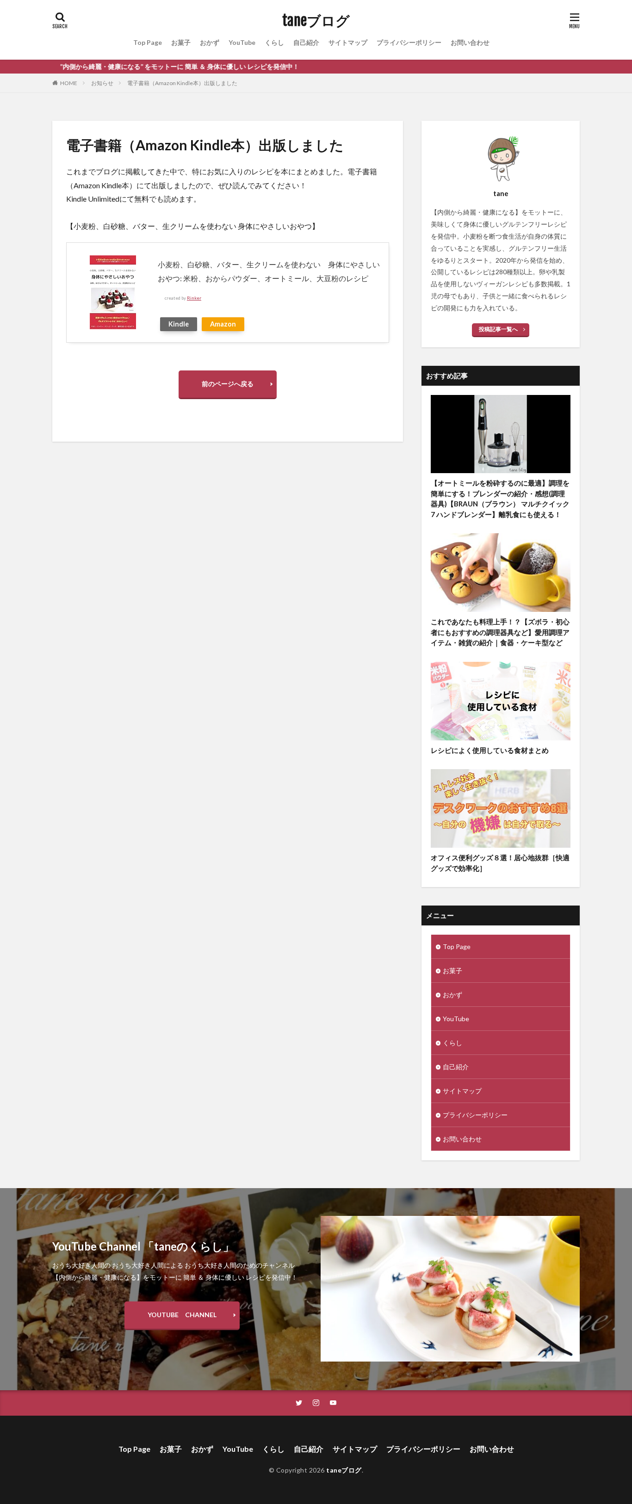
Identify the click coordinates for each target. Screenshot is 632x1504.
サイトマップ (347, 42)
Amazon (223, 324)
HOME (68, 83)
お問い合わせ (470, 42)
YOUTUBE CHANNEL (182, 1315)
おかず (209, 42)
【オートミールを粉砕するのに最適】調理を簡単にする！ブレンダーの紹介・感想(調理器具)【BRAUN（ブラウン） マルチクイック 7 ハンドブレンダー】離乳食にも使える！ (500, 498)
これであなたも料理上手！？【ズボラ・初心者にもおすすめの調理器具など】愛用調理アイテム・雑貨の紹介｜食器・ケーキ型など (500, 632)
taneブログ (316, 21)
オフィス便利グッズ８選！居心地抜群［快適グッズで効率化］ (500, 862)
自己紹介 (306, 42)
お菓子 (181, 42)
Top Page (147, 42)
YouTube (242, 42)
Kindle (178, 324)
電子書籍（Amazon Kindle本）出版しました (182, 83)
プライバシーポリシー (409, 42)
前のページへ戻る (228, 384)
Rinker (194, 298)
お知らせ (102, 83)
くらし (274, 42)
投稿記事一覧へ (498, 329)
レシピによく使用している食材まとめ (490, 750)
